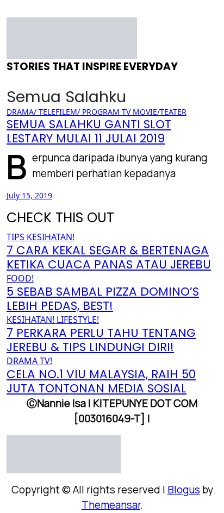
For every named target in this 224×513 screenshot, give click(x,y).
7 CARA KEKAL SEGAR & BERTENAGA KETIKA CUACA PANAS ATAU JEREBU (109, 257)
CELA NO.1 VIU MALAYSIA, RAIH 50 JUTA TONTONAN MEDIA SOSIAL (101, 381)
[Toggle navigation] (14, 14)
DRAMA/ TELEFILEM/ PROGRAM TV (70, 112)
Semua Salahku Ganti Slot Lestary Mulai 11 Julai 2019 (89, 131)
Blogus (183, 490)
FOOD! (20, 278)
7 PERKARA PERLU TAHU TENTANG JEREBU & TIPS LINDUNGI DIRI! (101, 339)
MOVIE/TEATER (159, 112)
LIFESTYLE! (78, 320)
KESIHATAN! (32, 320)
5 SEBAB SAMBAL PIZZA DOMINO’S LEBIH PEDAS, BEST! (103, 298)
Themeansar (111, 505)
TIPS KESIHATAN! (40, 237)
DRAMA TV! (29, 361)
